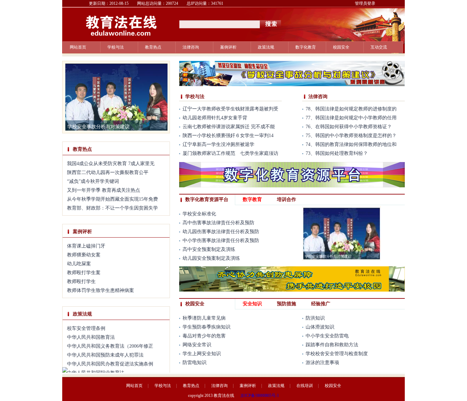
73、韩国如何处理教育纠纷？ (337, 153)
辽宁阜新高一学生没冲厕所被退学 (218, 144)
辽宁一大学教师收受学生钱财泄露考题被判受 (230, 108)
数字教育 (252, 199)
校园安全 (341, 47)
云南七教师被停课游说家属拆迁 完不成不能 (229, 126)
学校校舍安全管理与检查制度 (337, 353)
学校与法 (194, 96)
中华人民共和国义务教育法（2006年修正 (110, 346)
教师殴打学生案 (84, 272)
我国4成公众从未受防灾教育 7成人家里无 (111, 163)
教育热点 (153, 47)
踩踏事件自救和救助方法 (332, 344)
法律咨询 (191, 47)
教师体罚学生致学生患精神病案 (100, 290)
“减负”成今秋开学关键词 (93, 181)
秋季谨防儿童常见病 (204, 318)
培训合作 (286, 199)
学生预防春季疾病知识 (206, 327)
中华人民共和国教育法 (91, 337)
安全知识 (252, 303)
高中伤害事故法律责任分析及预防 (218, 222)
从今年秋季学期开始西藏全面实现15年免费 (112, 199)
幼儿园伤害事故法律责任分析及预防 (221, 231)
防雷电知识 (194, 362)
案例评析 (228, 47)
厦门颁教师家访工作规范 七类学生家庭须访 (230, 153)
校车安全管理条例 (86, 328)
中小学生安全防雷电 (327, 335)
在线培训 (304, 385)
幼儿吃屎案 (79, 263)
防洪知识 (315, 318)
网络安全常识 (197, 344)
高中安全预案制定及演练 (209, 249)
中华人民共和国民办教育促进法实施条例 (110, 363)
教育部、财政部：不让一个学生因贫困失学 (112, 208)
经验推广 (320, 303)
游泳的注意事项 (322, 362)
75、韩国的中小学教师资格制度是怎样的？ (351, 135)
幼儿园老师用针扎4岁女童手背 (215, 117)
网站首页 (78, 47)
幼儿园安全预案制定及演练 (211, 258)
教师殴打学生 (81, 281)
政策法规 (266, 47)
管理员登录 (365, 3)
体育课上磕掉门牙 (86, 246)
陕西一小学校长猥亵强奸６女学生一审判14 (228, 135)
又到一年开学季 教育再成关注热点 (103, 190)
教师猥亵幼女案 (84, 254)
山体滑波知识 (320, 327)
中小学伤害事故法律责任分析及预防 (221, 240)
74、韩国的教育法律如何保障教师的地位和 (351, 144)
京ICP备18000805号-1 (259, 395)
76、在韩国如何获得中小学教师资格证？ (349, 126)
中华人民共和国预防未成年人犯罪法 (105, 355)
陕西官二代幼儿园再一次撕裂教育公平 (107, 172)
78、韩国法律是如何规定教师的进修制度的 (351, 108)
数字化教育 (305, 47)
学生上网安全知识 (202, 353)
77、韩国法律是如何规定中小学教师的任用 (351, 117)
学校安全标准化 (199, 213)
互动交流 (379, 47)
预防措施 (286, 303)
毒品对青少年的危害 (204, 335)
